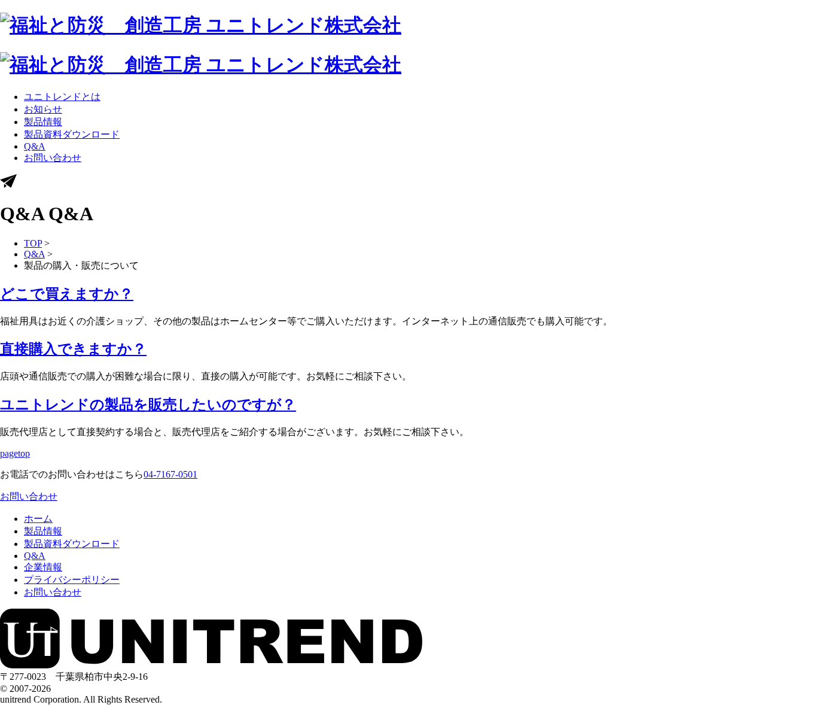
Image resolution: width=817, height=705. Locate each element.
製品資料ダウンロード (72, 134)
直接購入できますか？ (73, 349)
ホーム (38, 518)
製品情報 (43, 122)
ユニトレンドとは (62, 97)
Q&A (34, 146)
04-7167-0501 (170, 474)
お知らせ (43, 109)
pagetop (15, 453)
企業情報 (43, 567)
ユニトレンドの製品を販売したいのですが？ (148, 404)
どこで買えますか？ (66, 294)
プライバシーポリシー (72, 580)
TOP (33, 243)
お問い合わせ (52, 158)
